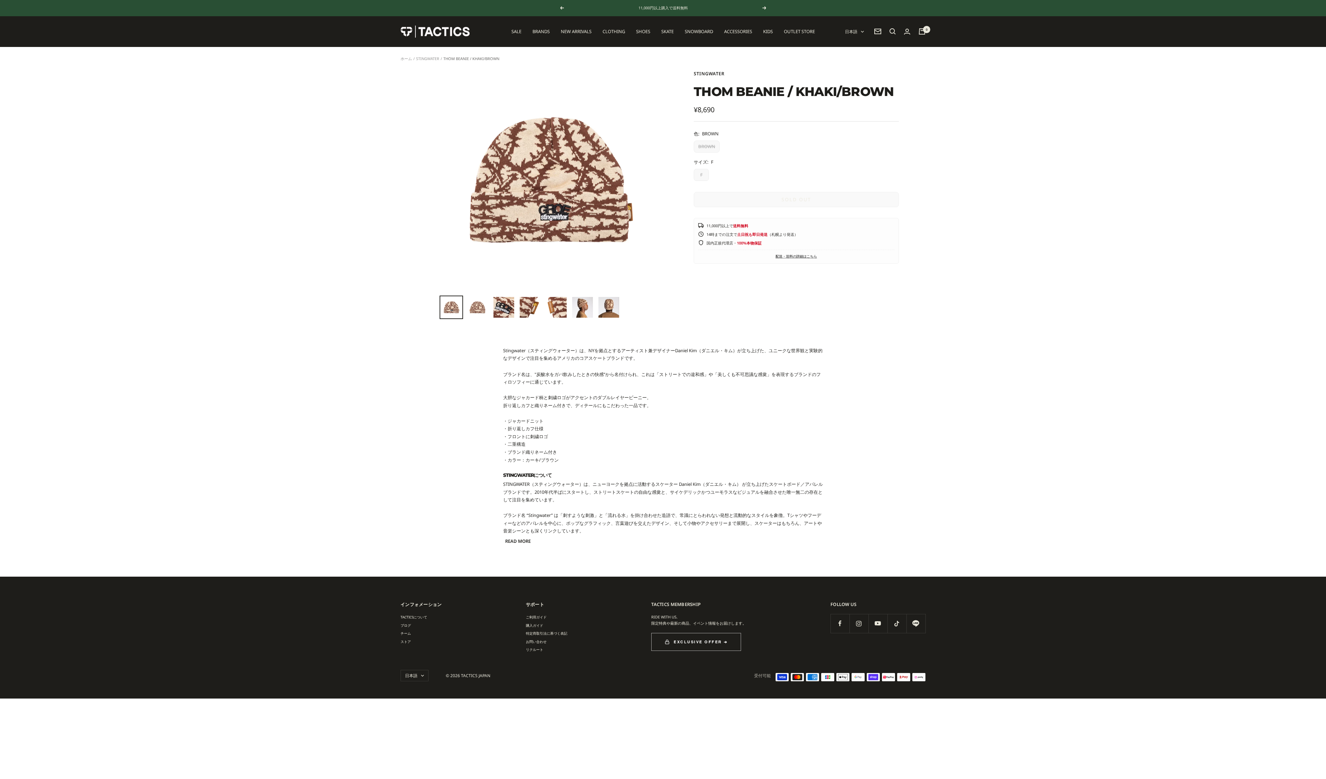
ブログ (406, 625)
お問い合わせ (536, 641)
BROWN (706, 146)
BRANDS (541, 31)
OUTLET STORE (799, 31)
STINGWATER (427, 58)
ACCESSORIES (738, 31)
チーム (406, 633)
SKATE (667, 31)
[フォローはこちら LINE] (915, 623)
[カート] (922, 31)
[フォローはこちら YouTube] (877, 623)
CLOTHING (614, 31)
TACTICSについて (414, 617)
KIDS (768, 31)
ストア (406, 641)
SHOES (643, 31)
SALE (516, 31)
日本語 (851, 32)
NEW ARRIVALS (576, 31)
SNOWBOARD (699, 31)
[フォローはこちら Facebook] (839, 623)
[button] (893, 31)
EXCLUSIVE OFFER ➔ (701, 641)
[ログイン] (907, 32)
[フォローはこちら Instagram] (858, 623)
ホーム (406, 58)
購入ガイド (534, 625)
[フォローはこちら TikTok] (896, 623)
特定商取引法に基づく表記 (546, 633)
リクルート (534, 649)
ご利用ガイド (536, 617)
